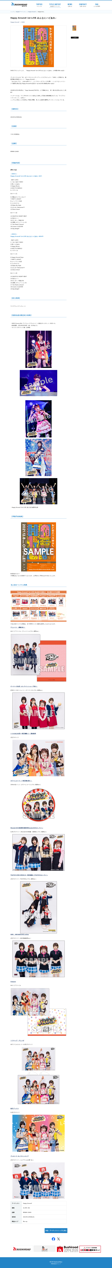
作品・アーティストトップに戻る (56, 1230)
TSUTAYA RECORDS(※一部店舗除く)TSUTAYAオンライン (29, 875)
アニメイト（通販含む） (18, 627)
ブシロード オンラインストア (19, 1156)
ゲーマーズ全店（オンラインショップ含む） (24, 686)
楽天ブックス (14, 1108)
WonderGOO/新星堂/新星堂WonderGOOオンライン (26, 828)
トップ (12, 11)
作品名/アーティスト (21, 11)
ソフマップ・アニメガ (17, 1040)
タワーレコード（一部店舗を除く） (21, 780)
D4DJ (23, 22)
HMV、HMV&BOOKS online (19, 934)
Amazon (13, 981)
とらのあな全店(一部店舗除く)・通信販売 (23, 733)
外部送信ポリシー (56, 1264)
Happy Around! (32, 11)
